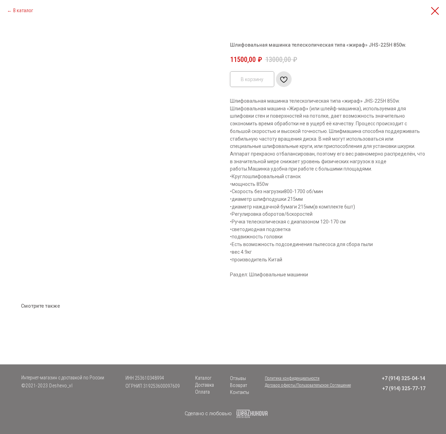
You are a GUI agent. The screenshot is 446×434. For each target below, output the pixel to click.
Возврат (238, 385)
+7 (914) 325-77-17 (403, 388)
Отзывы (238, 378)
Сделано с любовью (208, 413)
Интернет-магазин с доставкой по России (62, 377)
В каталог (23, 10)
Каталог (203, 378)
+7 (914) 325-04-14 (403, 378)
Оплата (202, 392)
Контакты (239, 392)
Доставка (204, 385)
